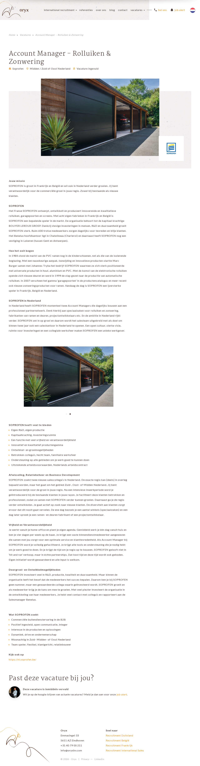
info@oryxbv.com (71, 750)
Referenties (86, 9)
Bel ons (162, 9)
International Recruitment (59, 9)
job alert (122, 694)
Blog (112, 9)
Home (12, 35)
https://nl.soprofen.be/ (22, 659)
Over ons (101, 9)
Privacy (85, 759)
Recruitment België (117, 740)
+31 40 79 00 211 (71, 745)
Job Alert (180, 9)
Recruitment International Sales (125, 750)
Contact (123, 9)
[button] (66, 413)
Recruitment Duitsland (119, 735)
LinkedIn (99, 759)
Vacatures (136, 9)
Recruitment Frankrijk (119, 745)
